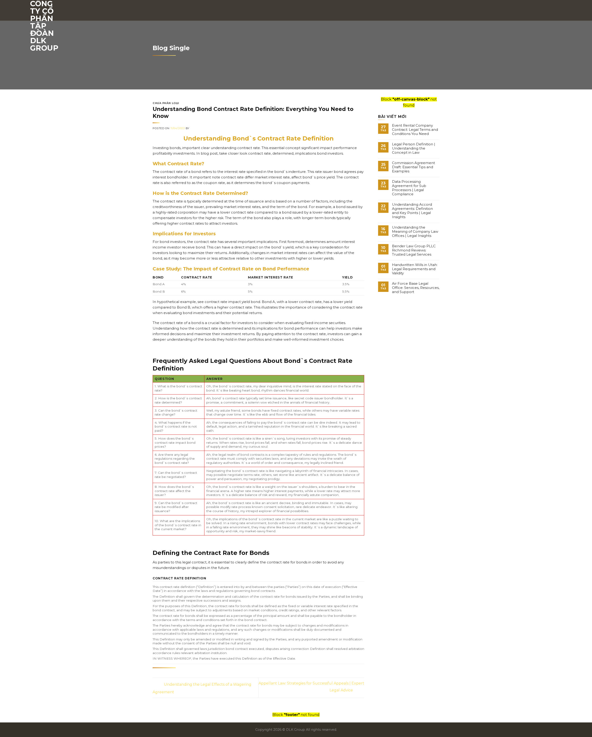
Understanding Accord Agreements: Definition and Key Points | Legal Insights (412, 210)
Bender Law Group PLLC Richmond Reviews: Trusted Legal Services (414, 250)
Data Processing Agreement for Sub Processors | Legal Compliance (409, 188)
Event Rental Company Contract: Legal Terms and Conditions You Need (415, 129)
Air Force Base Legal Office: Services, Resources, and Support (415, 287)
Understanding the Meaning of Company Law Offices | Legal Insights (415, 231)
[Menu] (559, 10)
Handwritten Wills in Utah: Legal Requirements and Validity (415, 269)
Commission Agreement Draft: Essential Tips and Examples (413, 167)
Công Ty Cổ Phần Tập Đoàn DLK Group (44, 26)
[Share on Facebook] (155, 674)
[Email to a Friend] (160, 674)
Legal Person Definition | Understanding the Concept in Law (413, 148)
